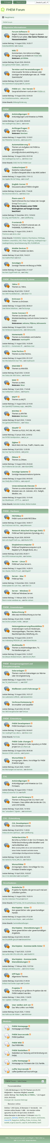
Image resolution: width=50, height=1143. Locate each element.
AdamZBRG (29, 466)
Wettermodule (31, 504)
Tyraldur (27, 983)
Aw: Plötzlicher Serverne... (11, 140)
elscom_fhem (30, 657)
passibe (26, 98)
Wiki (14, 50)
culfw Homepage (20, 1060)
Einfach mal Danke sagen (11, 983)
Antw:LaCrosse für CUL (10, 792)
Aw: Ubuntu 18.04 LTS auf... (12, 571)
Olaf (39, 1120)
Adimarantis (41, 323)
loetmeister (41, 1118)
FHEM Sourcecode (20, 1034)
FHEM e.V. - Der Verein (22, 88)
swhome (26, 323)
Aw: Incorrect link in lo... (10, 194)
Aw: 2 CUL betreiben (9, 876)
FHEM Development (21, 723)
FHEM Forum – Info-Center (16, 1081)
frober (28, 1120)
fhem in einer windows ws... (12, 600)
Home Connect (19, 313)
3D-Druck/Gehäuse (29, 903)
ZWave (15, 457)
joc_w (26, 437)
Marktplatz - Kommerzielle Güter (27, 946)
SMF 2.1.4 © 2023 (19, 1140)
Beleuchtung (18, 612)
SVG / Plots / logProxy (26, 240)
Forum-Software (20, 31)
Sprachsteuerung (20, 243)
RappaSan (15, 1120)
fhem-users (17, 198)
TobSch (28, 860)
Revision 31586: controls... (11, 753)
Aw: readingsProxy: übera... (12, 124)
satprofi (27, 481)
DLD (19, 258)
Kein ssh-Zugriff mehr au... (11, 540)
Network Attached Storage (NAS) (27, 530)
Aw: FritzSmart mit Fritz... (11, 525)
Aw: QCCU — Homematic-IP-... (13, 346)
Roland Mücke (32, 640)
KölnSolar (28, 1014)
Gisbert (33, 1118)
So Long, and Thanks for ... (11, 218)
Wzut (23, 385)
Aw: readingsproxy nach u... (12, 159)
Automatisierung (20, 144)
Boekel (27, 375)
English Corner (19, 184)
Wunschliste (18, 757)
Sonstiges (16, 263)
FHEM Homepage (20, 1026)
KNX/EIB (16, 366)
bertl (27, 500)
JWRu (30, 406)
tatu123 (37, 1115)
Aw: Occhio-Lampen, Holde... (12, 621)
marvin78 (7, 1120)
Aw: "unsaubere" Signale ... (11, 811)
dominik (15, 1118)
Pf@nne (33, 323)
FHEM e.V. (41, 91)
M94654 (21, 1118)
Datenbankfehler (8, 46)
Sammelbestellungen (20, 923)
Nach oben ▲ (40, 1138)
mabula (20, 46)
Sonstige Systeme (20, 471)
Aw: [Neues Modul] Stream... (12, 657)
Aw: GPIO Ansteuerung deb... (12, 556)
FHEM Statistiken (20, 1050)
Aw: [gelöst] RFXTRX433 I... (11, 423)
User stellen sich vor (21, 1005)
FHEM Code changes (21, 741)
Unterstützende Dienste (23, 486)
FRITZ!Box (17, 516)
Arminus (34, 1120)
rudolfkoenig (28, 218)
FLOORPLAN (35, 243)
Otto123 (28, 586)
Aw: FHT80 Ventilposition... (11, 437)
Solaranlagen (18, 670)
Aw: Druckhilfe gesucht (10, 939)
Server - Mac (18, 576)
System (26, 753)
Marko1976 (28, 540)
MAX (14, 380)
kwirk (39, 1123)
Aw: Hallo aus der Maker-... (11, 1014)
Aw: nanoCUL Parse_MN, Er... (12, 860)
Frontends (17, 222)
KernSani (24, 133)
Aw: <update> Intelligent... (11, 1000)
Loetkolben (29, 919)
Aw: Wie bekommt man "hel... (12, 361)
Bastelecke (17, 887)
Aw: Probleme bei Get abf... (12, 466)
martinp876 (25, 339)
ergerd (12, 1123)
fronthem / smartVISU (10, 240)
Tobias (26, 423)
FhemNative (32, 238)
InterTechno (18, 351)
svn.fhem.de (25, 747)
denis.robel (17, 234)
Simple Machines (31, 1140)
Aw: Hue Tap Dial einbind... (11, 452)
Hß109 (27, 1118)
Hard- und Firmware (22, 797)
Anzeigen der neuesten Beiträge (15, 1100)
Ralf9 (24, 792)
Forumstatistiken (14, 1086)
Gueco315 (27, 140)
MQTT (15, 397)
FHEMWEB (17, 238)
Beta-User (28, 159)
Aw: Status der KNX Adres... (12, 375)
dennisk (29, 769)
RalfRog (22, 1120)
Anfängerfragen (20, 128)
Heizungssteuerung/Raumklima (27, 626)
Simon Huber (29, 969)
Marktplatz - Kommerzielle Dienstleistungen (24, 960)
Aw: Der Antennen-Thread (11, 899)
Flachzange (26, 308)
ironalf (26, 179)
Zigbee (15, 442)
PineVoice (5, 234)
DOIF (15, 163)
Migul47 (28, 571)
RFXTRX (16, 411)
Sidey (26, 272)
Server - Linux (18, 561)
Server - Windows (20, 590)
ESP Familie (17, 903)
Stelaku (28, 556)
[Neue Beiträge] (7, 36)
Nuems (26, 392)
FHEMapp (41, 238)
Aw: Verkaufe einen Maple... (12, 919)
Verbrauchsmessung (22, 702)
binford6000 (32, 1123)
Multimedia (17, 645)
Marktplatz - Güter (21, 907)
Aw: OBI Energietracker (10, 712)
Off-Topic (16, 974)
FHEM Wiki (38, 56)
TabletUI (25, 238)
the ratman (29, 600)
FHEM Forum (15, 9)
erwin (27, 124)
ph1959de (24, 58)
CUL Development (20, 823)
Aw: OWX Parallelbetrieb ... (11, 294)
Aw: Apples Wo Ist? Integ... (11, 179)
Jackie (26, 452)
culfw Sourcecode (20, 1069)
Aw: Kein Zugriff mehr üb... (11, 272)
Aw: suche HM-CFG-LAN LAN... (13, 954)
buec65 (18, 1123)
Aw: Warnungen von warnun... (12, 769)
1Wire (15, 284)
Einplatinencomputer (22, 544)
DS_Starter (26, 84)
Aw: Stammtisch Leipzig (10, 84)
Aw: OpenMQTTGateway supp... (13, 406)
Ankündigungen (20, 114)
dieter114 (27, 294)
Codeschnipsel (19, 167)
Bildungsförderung (20, 102)
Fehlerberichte (19, 837)
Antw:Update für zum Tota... (12, 586)
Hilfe (7, 1138)
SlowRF (15, 427)
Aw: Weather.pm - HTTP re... (12, 500)
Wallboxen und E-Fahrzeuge (25, 688)
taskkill (6, 1123)
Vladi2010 (30, 954)
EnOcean (16, 299)
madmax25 (30, 361)
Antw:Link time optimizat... (11, 833)
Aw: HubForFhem (8, 258)
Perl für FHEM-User (24, 163)
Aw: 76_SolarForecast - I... (11, 682)
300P (25, 682)
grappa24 (7, 1118)
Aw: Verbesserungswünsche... (12, 330)
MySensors (41, 903)
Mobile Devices (19, 248)
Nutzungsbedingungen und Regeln (22, 1138)
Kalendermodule (19, 504)
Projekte (16, 988)
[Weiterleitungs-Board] (7, 1028)
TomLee (25, 712)
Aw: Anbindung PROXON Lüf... (12, 640)
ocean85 (31, 1092)
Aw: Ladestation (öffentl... (11, 697)
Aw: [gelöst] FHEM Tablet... (11, 65)
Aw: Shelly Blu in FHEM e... (11, 481)
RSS (29, 243)
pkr (27, 621)
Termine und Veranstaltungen (26, 69)
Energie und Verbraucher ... (12, 969)
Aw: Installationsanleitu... (11, 98)
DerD (26, 899)
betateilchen (28, 697)
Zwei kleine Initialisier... (10, 308)
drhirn (26, 65)
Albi (25, 1000)
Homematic (17, 334)
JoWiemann (27, 525)
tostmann (28, 811)
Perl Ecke (16, 737)
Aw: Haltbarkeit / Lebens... (11, 392)
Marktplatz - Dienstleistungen (26, 927)
